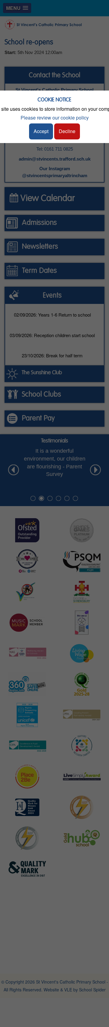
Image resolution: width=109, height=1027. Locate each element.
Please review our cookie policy (55, 117)
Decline (67, 131)
